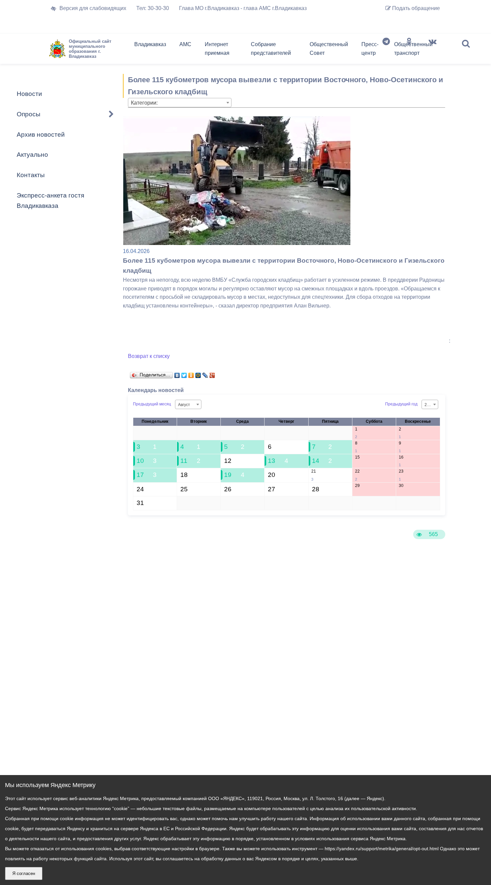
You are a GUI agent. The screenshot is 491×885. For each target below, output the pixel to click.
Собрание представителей (271, 48)
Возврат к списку (149, 356)
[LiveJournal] (205, 373)
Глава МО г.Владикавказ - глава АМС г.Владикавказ (243, 8)
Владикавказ (150, 44)
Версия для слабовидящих (92, 8)
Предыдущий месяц (152, 404)
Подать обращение (415, 8)
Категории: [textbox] (144, 103)
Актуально (32, 154)
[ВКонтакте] (177, 373)
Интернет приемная (217, 48)
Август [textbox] (184, 404)
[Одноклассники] (409, 50)
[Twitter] (184, 373)
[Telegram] (386, 50)
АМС (185, 44)
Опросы (28, 114)
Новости (29, 93)
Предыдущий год (401, 404)
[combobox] (179, 102)
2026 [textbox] (429, 404)
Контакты (31, 174)
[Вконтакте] (432, 50)
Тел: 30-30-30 (152, 8)
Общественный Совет (329, 48)
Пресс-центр (369, 48)
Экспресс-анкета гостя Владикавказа (50, 200)
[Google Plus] (212, 373)
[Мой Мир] (198, 373)
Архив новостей (41, 134)
